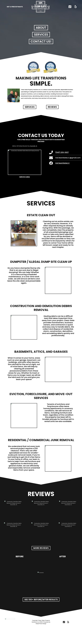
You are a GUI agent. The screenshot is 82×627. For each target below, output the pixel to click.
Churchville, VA (33, 146)
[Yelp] (75, 6)
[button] (14, 6)
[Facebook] (69, 6)
